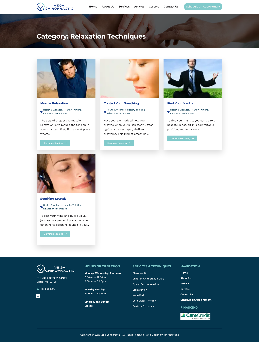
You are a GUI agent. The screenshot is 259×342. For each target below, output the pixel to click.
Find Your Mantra (180, 103)
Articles (139, 6)
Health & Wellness (52, 110)
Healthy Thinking (72, 110)
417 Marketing (171, 334)
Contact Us (171, 6)
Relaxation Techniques (55, 113)
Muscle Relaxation (54, 103)
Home (93, 6)
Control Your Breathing (121, 103)
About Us (108, 6)
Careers (154, 6)
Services (124, 6)
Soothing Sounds (53, 198)
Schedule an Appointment (195, 299)
